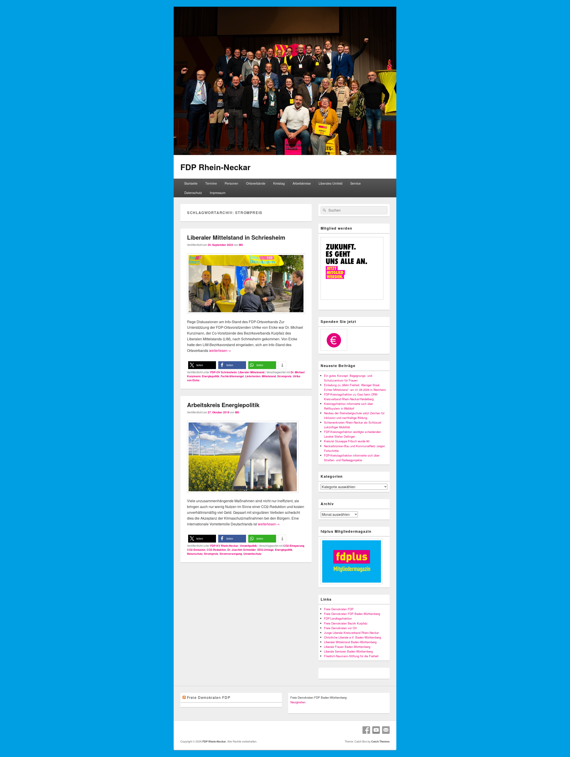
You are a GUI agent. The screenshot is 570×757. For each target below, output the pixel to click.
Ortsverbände (255, 183)
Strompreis (284, 376)
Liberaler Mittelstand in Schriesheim (236, 237)
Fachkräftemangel (232, 376)
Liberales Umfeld (330, 183)
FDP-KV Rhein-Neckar (224, 546)
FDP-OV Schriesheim (223, 372)
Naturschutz (195, 554)
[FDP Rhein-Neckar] (285, 153)
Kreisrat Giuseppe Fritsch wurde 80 (346, 441)
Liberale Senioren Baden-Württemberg (348, 651)
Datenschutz (193, 192)
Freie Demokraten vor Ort (340, 628)
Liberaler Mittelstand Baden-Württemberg (350, 642)
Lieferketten (253, 376)
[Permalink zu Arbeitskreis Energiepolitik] (242, 495)
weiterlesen (220, 350)
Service (355, 183)
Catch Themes (380, 741)
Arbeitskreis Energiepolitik (223, 405)
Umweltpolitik (248, 546)
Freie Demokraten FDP (339, 609)
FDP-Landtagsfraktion (338, 618)
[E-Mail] (386, 730)
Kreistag (279, 183)
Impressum (218, 192)
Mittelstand (269, 376)
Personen (231, 183)
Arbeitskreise (302, 183)
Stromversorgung (231, 554)
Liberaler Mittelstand (251, 372)
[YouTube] (376, 730)
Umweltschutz (252, 554)
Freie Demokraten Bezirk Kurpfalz (346, 623)
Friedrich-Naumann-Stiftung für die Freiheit (351, 656)
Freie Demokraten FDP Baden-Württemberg (352, 614)
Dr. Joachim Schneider (241, 550)
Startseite (190, 183)
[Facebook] (366, 730)
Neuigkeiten (297, 702)
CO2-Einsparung (293, 546)
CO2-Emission (196, 550)
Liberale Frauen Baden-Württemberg (347, 647)
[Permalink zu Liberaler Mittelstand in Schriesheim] (246, 315)
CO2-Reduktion (216, 550)
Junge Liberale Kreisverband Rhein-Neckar (351, 632)
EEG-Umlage (265, 550)
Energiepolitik (210, 376)
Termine (211, 183)
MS (241, 245)
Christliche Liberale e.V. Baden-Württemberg (352, 637)
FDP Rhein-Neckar (215, 167)
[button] (202, 365)
